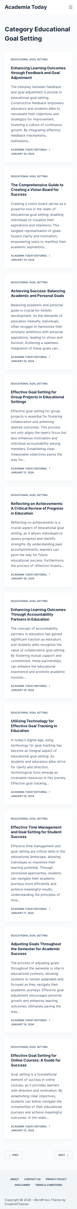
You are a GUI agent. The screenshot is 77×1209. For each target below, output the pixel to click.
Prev (15, 1154)
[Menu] (70, 7)
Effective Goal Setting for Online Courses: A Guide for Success (36, 1060)
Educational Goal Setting (29, 59)
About (14, 1179)
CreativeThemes (17, 1204)
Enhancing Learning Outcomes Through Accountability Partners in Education (38, 614)
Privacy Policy (56, 1179)
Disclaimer (22, 1184)
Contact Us (32, 1179)
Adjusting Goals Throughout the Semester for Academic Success (36, 949)
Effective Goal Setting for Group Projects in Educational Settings (37, 397)
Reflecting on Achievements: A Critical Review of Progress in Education (37, 508)
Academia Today (26, 7)
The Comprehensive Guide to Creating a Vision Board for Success (37, 190)
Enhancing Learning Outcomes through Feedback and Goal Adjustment (38, 73)
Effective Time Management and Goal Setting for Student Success (36, 832)
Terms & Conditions (48, 1184)
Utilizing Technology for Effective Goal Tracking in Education (34, 726)
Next (62, 1154)
